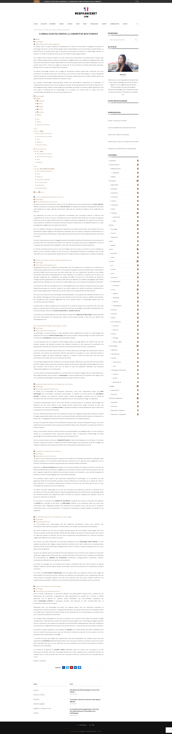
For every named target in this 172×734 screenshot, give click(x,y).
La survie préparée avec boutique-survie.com (49, 197)
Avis (38, 119)
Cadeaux (125, 293)
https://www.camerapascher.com (46, 265)
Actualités (44, 24)
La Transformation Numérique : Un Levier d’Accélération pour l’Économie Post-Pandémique (84, 711)
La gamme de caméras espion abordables (48, 586)
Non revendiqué (42, 188)
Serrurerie (124, 406)
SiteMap (99, 731)
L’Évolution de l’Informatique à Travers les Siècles (84, 691)
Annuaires (125, 173)
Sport (124, 257)
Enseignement (124, 281)
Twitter (40, 103)
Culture (124, 269)
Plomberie (124, 402)
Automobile (125, 217)
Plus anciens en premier (44, 136)
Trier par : (38, 131)
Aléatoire (39, 142)
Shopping (125, 297)
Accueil (36, 24)
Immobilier (124, 205)
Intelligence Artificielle (124, 370)
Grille (42, 192)
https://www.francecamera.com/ (46, 330)
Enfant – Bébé (125, 342)
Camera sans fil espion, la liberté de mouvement (123, 141)
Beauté (124, 245)
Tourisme (124, 394)
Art (124, 265)
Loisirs (124, 289)
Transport (124, 213)
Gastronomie (124, 390)
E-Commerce (125, 362)
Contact (125, 24)
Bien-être (124, 253)
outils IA (125, 374)
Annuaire (36, 699)
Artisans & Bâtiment (123, 398)
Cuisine (124, 233)
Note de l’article (42, 145)
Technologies (94, 24)
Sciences (124, 314)
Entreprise (53, 24)
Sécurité (125, 330)
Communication (114, 24)
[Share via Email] (79, 667)
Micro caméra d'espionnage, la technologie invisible (50, 326)
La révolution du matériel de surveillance (48, 451)
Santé (77, 24)
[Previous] (41, 1)
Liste (36, 192)
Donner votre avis (40, 149)
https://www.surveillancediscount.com (48, 591)
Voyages (69, 24)
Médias (124, 177)
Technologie (39, 42)
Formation (125, 285)
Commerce (124, 197)
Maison (61, 24)
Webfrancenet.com (75, 731)
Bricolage (124, 229)
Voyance (125, 301)
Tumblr (40, 109)
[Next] (43, 1)
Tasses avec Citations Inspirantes (118, 134)
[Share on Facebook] (63, 667)
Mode (84, 24)
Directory (40, 29)
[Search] (137, 23)
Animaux (125, 326)
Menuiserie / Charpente (124, 414)
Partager (38, 98)
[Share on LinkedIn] (75, 667)
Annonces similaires (43, 124)
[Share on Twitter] (67, 667)
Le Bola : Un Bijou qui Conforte (117, 120)
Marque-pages (39, 96)
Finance (124, 201)
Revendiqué (40, 185)
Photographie (125, 305)
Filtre (35, 129)
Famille (124, 334)
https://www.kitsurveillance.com (46, 456)
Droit (124, 273)
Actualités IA (125, 382)
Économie (124, 277)
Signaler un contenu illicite (42, 708)
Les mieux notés (42, 182)
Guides (125, 378)
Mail (39, 115)
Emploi (124, 318)
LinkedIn (41, 112)
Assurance (124, 193)
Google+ (40, 106)
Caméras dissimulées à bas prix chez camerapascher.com (53, 260)
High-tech (124, 350)
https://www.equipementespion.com (47, 389)
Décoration (124, 237)
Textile (124, 209)
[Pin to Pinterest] (71, 667)
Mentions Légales (39, 704)
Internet (124, 358)
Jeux (125, 366)
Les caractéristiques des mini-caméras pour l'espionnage (53, 517)
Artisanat (124, 189)
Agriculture (124, 185)
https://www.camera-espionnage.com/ (48, 44)
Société (104, 24)
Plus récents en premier (44, 133)
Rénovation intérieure (124, 410)
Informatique (124, 354)
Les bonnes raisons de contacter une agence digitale (85, 700)
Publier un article (39, 695)
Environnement (124, 322)
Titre (38, 139)
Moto (125, 221)
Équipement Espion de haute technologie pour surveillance (54, 384)
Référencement (124, 169)
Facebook (41, 101)
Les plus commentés (43, 179)
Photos (39, 122)
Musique (124, 309)
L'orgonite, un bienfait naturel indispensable (122, 148)
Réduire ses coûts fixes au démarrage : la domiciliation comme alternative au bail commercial (72, 1)
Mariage (125, 338)
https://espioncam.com (43, 522)
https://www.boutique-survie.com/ (46, 202)
